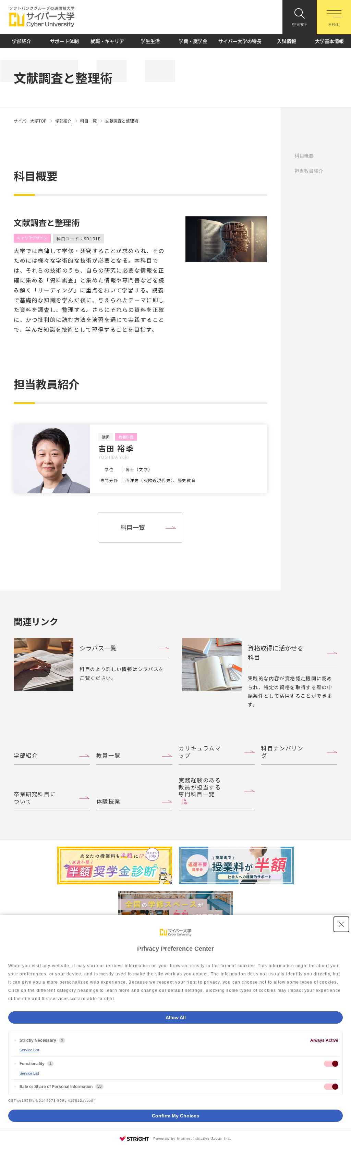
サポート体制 (64, 41)
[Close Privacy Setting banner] (341, 924)
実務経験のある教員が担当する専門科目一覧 (200, 787)
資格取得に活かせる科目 (275, 652)
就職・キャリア (107, 41)
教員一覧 (108, 755)
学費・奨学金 (193, 41)
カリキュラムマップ (200, 751)
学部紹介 (21, 41)
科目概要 (304, 155)
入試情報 (286, 41)
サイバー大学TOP (30, 121)
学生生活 (150, 41)
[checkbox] (331, 1064)
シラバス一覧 (98, 647)
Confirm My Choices (175, 1115)
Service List (29, 1050)
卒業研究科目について (35, 797)
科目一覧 (88, 121)
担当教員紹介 (308, 170)
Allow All (176, 1017)
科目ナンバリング (282, 751)
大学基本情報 (329, 41)
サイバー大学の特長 (240, 41)
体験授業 (108, 801)
